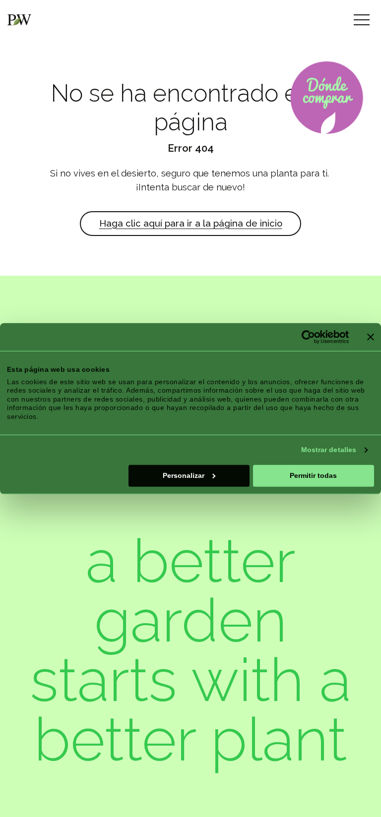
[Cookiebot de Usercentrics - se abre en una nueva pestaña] (305, 337)
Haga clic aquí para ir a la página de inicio (190, 223)
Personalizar (183, 475)
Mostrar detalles (329, 450)
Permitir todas (313, 475)
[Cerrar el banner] (370, 337)
